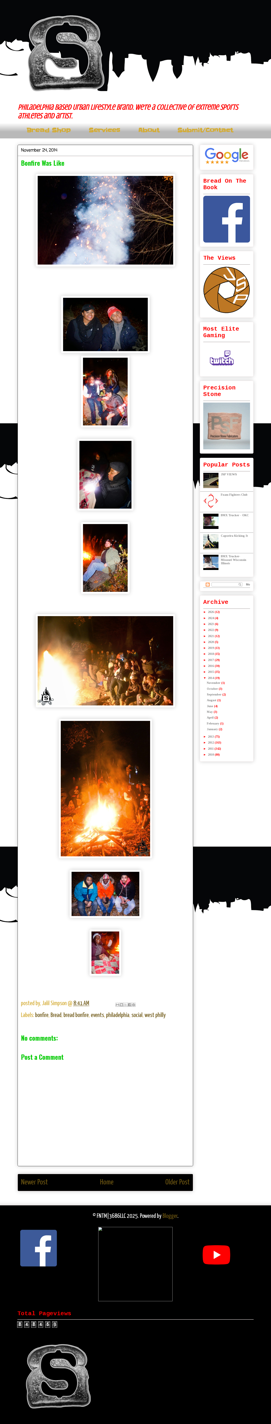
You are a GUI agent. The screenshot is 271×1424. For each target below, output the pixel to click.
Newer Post (34, 1182)
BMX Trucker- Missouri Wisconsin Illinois (233, 560)
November (214, 682)
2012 (211, 742)
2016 (211, 666)
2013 (211, 736)
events (97, 1015)
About (148, 130)
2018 (211, 653)
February (213, 723)
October (213, 688)
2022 (211, 630)
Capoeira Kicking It (234, 535)
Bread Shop (49, 130)
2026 (211, 612)
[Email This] (117, 1005)
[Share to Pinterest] (133, 1005)
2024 (211, 618)
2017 (211, 660)
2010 (211, 754)
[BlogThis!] (121, 1005)
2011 (211, 748)
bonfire (41, 1015)
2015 (211, 671)
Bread (56, 1015)
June (210, 706)
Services (104, 130)
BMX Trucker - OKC (235, 515)
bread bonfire (76, 1015)
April (210, 717)
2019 (211, 648)
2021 (211, 636)
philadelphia (117, 1015)
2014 (211, 678)
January (213, 729)
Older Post (177, 1182)
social (136, 1015)
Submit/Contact (205, 130)
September (214, 694)
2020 (211, 642)
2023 (211, 624)
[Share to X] (125, 1005)
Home (106, 1182)
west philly (155, 1015)
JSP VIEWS (229, 474)
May (210, 711)
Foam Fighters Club (234, 494)
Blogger (170, 1216)
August (212, 700)
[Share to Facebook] (129, 1005)
